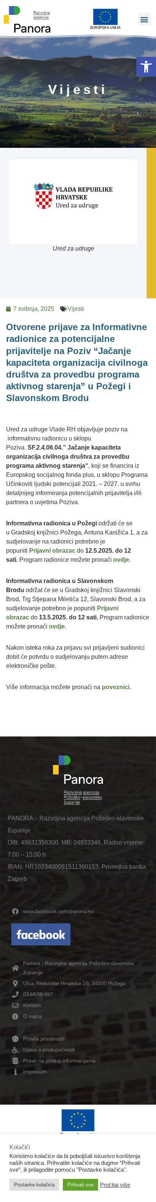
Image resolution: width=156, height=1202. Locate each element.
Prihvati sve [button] (80, 1185)
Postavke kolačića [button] (34, 1185)
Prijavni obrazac (52, 550)
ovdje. (122, 559)
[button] (146, 67)
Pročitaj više (115, 1185)
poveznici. (116, 687)
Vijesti (75, 309)
